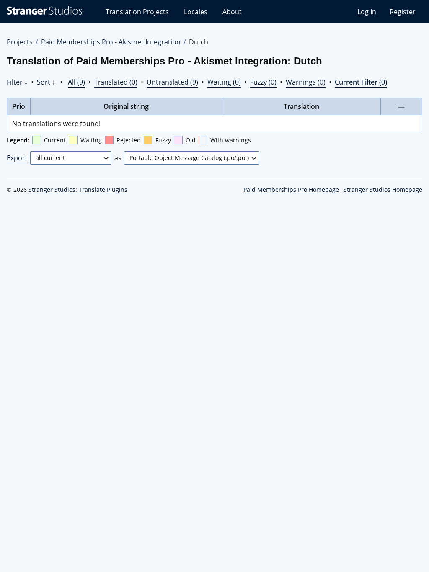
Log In (366, 11)
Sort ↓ (46, 82)
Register (403, 11)
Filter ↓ (17, 82)
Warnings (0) (306, 82)
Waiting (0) (224, 82)
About (232, 11)
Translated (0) (115, 82)
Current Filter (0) (361, 82)
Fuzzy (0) (263, 82)
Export (17, 157)
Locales (195, 11)
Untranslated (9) (172, 82)
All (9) (76, 82)
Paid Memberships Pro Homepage (291, 189)
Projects (20, 41)
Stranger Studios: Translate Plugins (77, 189)
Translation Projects (137, 11)
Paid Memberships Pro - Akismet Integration (111, 41)
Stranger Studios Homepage (383, 189)
